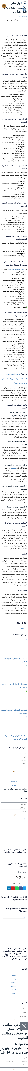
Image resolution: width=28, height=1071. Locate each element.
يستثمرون (13, 468)
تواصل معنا (14, 785)
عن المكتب (14, 978)
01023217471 (14, 781)
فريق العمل (14, 986)
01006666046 (14, 778)
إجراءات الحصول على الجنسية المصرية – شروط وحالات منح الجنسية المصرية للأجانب (14, 378)
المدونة (14, 989)
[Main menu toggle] (4, 6)
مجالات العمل (14, 982)
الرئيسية (14, 975)
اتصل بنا (14, 993)
